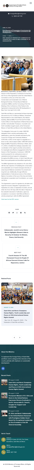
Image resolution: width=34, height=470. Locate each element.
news (10, 36)
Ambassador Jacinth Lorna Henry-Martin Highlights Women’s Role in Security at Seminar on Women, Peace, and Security (16, 233)
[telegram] (21, 212)
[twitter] (13, 212)
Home (4, 36)
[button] (14, 337)
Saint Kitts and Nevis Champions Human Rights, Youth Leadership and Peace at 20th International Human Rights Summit (16, 314)
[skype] (25, 212)
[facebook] (9, 212)
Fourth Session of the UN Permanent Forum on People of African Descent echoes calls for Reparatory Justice (17, 259)
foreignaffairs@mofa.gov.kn (18, 13)
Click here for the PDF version (10, 199)
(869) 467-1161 (17, 16)
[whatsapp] (17, 212)
